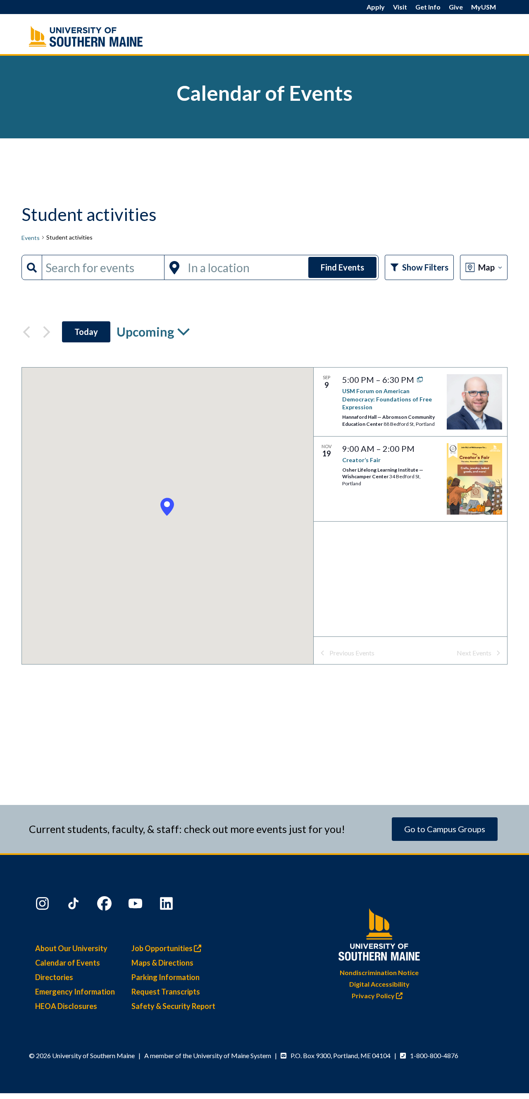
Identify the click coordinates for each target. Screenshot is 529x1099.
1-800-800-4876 (434, 1055)
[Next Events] (47, 332)
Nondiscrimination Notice (379, 972)
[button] (167, 507)
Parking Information (165, 977)
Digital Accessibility (379, 984)
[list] (410, 502)
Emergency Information (75, 991)
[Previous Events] (26, 332)
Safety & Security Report (173, 1006)
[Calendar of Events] (103, 36)
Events (30, 237)
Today (86, 332)
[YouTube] (136, 905)
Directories (54, 977)
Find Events (342, 267)
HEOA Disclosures (66, 1006)
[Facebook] (105, 905)
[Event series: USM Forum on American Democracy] (418, 380)
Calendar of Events (67, 962)
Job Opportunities (162, 948)
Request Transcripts (165, 991)
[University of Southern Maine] (379, 933)
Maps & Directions (162, 962)
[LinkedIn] (167, 905)
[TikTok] (74, 905)
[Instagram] (43, 905)
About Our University (71, 948)
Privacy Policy (374, 995)
